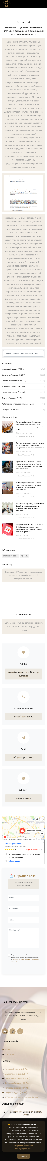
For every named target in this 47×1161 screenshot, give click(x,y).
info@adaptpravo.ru (23, 757)
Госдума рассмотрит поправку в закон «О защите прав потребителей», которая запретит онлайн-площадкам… (30, 445)
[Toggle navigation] (43, 4)
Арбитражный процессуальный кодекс (23, 404)
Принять (23, 1156)
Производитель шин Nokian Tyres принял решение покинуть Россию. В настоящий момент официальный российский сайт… (29, 465)
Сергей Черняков (24, 436)
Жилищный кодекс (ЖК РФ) (23, 386)
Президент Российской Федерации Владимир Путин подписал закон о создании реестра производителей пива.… (29, 425)
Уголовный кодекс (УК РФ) (23, 369)
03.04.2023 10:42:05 (24, 433)
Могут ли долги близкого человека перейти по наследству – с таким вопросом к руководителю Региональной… (28, 486)
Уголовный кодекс (10, 556)
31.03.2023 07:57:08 (24, 536)
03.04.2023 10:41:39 (24, 452)
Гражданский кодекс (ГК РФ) (23, 380)
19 (33, 436)
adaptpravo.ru (23, 798)
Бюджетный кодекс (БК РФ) (23, 375)
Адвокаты (24, 556)
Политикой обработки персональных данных (25, 960)
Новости (8, 1049)
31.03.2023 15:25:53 (24, 473)
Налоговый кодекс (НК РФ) (23, 392)
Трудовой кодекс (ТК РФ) (23, 398)
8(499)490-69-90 (23, 716)
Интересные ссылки (23, 409)
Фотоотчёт (9, 1054)
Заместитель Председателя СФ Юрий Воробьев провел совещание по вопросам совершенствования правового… (30, 507)
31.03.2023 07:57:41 (24, 515)
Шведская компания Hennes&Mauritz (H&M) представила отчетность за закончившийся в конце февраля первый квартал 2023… (30, 528)
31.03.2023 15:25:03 (24, 494)
